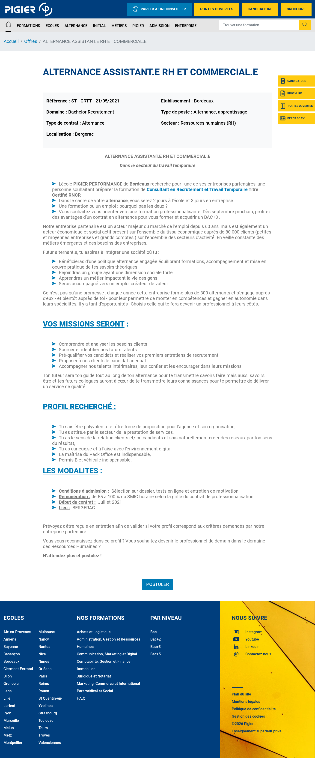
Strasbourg (48, 713)
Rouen (44, 691)
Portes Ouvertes (216, 9)
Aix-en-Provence (17, 632)
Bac (153, 632)
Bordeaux (11, 661)
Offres (30, 41)
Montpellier (12, 742)
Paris (43, 676)
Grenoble (11, 683)
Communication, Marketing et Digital (107, 654)
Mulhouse (47, 632)
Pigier (138, 26)
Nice (42, 654)
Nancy (44, 639)
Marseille (11, 720)
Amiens (9, 639)
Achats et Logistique (94, 632)
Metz (7, 735)
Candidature (260, 9)
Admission (159, 26)
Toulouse (46, 720)
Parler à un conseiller (163, 9)
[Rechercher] (305, 25)
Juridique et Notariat (94, 676)
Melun (8, 728)
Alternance (76, 26)
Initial (99, 26)
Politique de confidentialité (254, 709)
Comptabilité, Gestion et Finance (104, 661)
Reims (44, 683)
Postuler (157, 584)
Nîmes (44, 661)
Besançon (11, 654)
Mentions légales (246, 701)
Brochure (296, 9)
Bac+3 (155, 646)
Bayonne (10, 646)
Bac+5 (155, 654)
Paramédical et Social (95, 691)
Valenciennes (50, 742)
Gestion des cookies (248, 716)
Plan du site (241, 694)
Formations (28, 26)
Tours (43, 728)
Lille (6, 698)
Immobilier (86, 669)
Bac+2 (155, 639)
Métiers (119, 26)
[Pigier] (29, 9)
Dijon (7, 676)
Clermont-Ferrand (18, 669)
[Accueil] (8, 25)
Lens (7, 691)
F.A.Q (81, 698)
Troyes (44, 735)
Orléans (45, 669)
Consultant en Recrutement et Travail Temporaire (197, 189)
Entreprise (185, 26)
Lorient (9, 706)
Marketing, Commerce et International (108, 683)
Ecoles (52, 26)
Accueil (11, 41)
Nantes (44, 646)
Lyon (7, 713)
